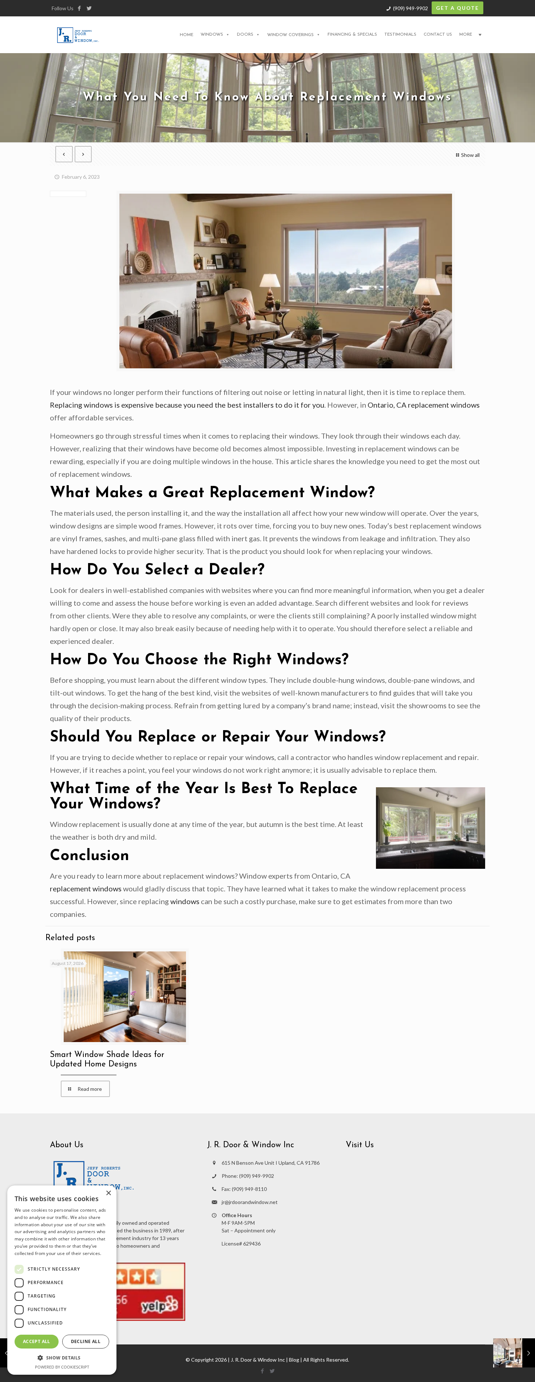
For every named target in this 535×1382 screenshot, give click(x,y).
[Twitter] (89, 8)
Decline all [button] (85, 1341)
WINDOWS (212, 34)
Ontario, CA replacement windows (424, 404)
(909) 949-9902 (410, 8)
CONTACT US (438, 34)
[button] (62, 1357)
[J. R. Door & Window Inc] (78, 34)
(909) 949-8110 (249, 1189)
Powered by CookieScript (62, 1367)
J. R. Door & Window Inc (258, 1360)
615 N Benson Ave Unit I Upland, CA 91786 (271, 1163)
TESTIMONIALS (400, 34)
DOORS (245, 34)
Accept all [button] (36, 1341)
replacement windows (86, 888)
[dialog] (61, 1280)
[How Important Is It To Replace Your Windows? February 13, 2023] (514, 1352)
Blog (294, 1360)
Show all (470, 155)
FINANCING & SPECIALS (352, 34)
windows (184, 901)
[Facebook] (79, 8)
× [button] (108, 1193)
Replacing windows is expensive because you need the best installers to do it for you (187, 404)
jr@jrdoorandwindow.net (250, 1202)
